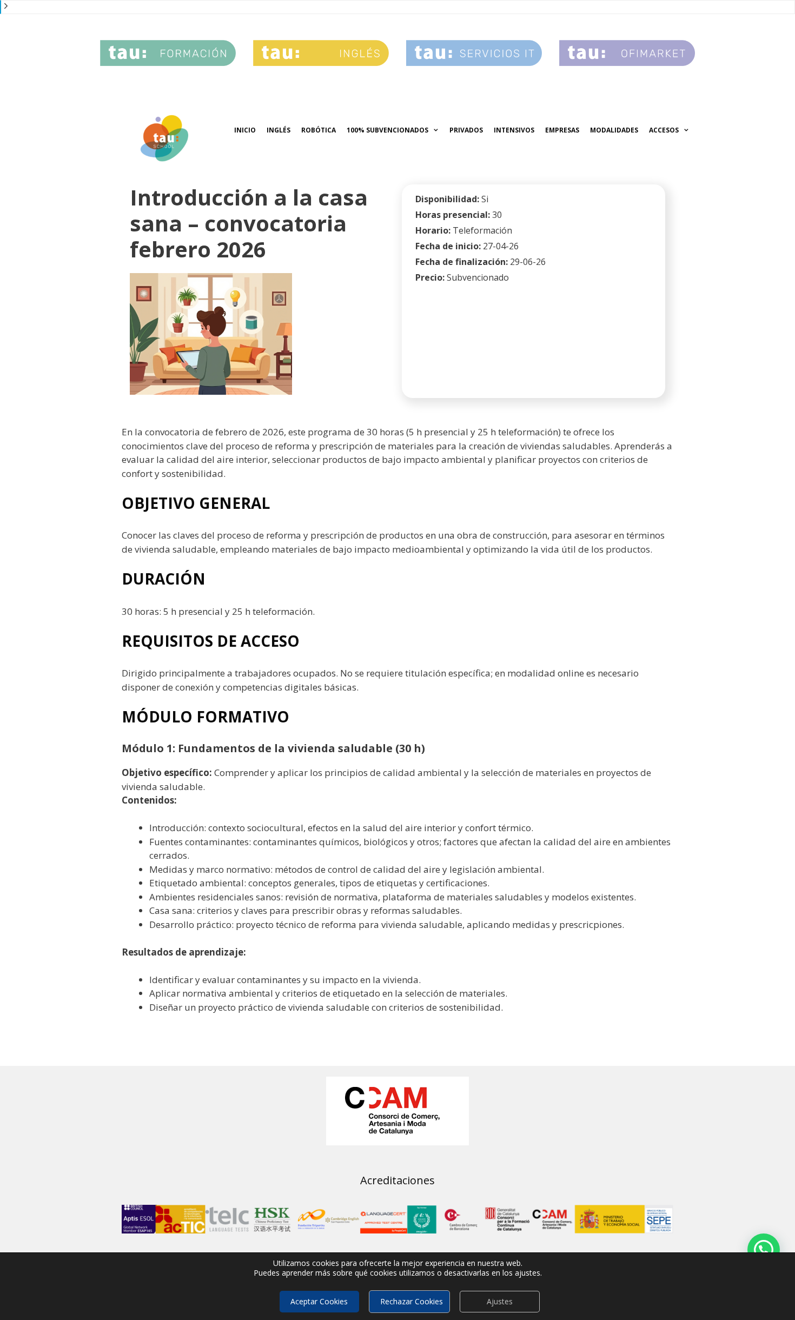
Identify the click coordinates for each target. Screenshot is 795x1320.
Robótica (318, 130)
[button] (763, 1249)
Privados (466, 130)
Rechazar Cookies (411, 1301)
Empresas (562, 130)
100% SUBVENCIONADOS (387, 130)
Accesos (664, 130)
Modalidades (614, 130)
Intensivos (514, 130)
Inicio (245, 130)
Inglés (278, 130)
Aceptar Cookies (319, 1301)
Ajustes (500, 1301)
